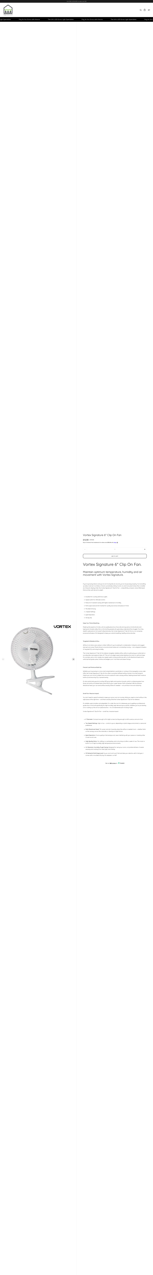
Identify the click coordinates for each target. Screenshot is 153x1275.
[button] (3, 659)
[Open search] (141, 10)
